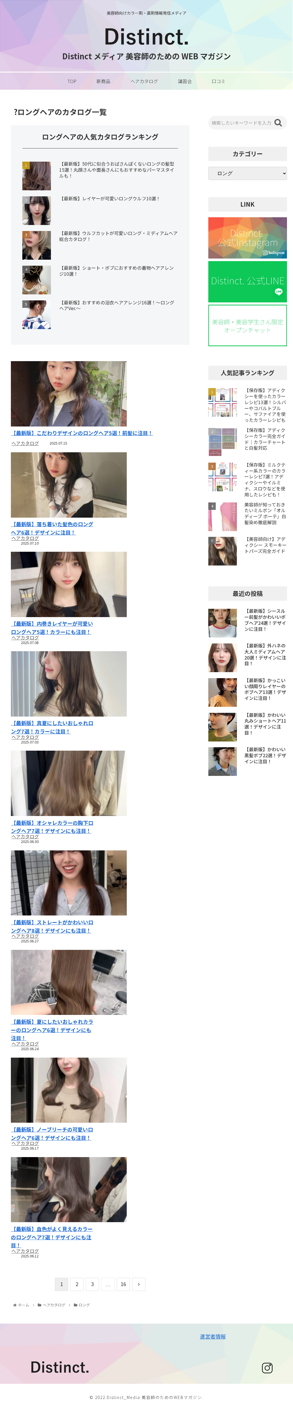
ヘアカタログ (25, 443)
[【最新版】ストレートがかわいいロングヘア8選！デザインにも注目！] (53, 884)
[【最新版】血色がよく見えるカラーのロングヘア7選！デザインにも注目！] (53, 1190)
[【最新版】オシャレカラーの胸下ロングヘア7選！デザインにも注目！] (53, 784)
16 (123, 1283)
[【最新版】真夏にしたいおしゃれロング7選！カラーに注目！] (53, 684)
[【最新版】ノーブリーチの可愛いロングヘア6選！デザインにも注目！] (53, 1091)
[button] (278, 122)
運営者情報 (213, 1336)
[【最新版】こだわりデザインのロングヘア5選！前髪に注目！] (100, 394)
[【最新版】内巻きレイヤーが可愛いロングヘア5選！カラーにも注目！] (53, 585)
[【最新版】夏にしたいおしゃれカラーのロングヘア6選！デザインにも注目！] (53, 983)
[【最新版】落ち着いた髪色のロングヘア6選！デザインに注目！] (53, 485)
